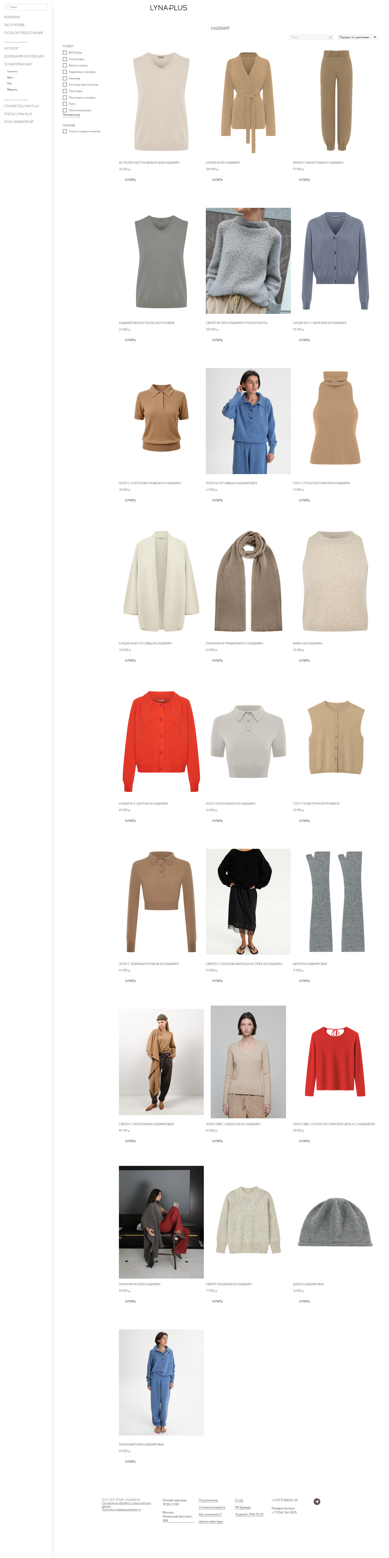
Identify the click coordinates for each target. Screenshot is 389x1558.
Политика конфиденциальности (121, 1509)
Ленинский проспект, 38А (177, 1518)
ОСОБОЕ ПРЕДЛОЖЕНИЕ (23, 33)
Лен (9, 83)
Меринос (12, 89)
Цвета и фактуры (211, 1521)
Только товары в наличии (84, 131)
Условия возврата (212, 1507)
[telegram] (317, 1504)
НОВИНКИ (12, 17)
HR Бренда (243, 1507)
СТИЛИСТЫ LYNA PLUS (21, 106)
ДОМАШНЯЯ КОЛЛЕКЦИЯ (23, 56)
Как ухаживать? (210, 1514)
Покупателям (208, 1500)
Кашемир (12, 71)
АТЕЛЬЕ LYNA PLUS (18, 114)
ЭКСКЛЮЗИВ (14, 25)
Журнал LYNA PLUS (249, 1514)
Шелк (10, 77)
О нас (239, 1500)
